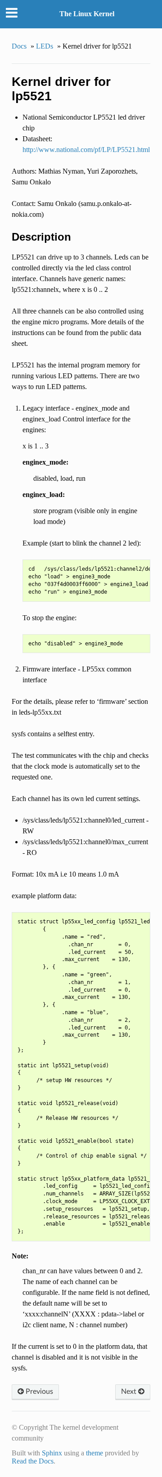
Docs (19, 46)
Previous (38, 1391)
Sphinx (52, 1453)
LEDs (44, 46)
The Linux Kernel (86, 14)
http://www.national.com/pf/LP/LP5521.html (86, 149)
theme (94, 1453)
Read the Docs (33, 1461)
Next (129, 1391)
